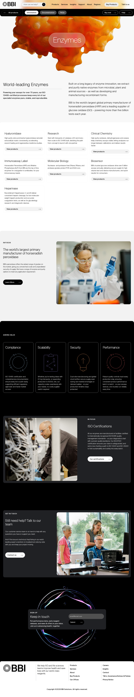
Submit (72, 622)
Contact (106, 672)
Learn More (9, 282)
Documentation (48, 13)
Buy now (108, 13)
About (72, 672)
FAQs (62, 13)
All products (13, 13)
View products (12, 149)
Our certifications (97, 459)
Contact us (11, 555)
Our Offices (74, 680)
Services (73, 669)
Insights (106, 669)
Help (124, 13)
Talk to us (125, 4)
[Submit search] (43, 4)
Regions (97, 4)
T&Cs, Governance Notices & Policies (117, 676)
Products (73, 665)
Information (31, 13)
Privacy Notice (108, 680)
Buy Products (111, 4)
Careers (106, 665)
